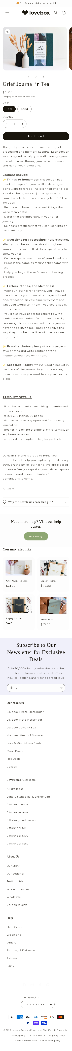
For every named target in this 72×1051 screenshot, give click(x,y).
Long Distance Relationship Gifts (28, 796)
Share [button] (10, 489)
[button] (7, 13)
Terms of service (37, 1035)
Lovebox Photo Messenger (25, 711)
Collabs (12, 766)
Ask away (36, 536)
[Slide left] (28, 76)
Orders (11, 942)
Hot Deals (13, 758)
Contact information (26, 1040)
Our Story (13, 865)
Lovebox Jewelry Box (21, 727)
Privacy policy (18, 1035)
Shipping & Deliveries (21, 950)
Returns (12, 958)
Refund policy (61, 1030)
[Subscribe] (61, 688)
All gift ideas (15, 788)
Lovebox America (21, 1030)
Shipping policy (57, 1035)
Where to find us (18, 889)
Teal (9, 109)
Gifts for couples (18, 804)
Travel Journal (48, 619)
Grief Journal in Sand (17, 581)
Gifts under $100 (17, 835)
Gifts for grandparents (21, 820)
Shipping (7, 97)
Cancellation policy (50, 1040)
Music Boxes (15, 751)
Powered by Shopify (40, 1030)
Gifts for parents (17, 812)
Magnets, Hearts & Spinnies (25, 735)
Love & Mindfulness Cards (24, 743)
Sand (24, 109)
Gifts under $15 (16, 827)
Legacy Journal (48, 581)
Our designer (15, 873)
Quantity (8, 117)
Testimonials (15, 881)
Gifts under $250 (18, 843)
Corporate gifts (17, 904)
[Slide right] (43, 76)
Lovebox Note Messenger (24, 719)
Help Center (15, 927)
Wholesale (14, 897)
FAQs (10, 966)
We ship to (14, 934)
